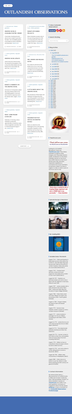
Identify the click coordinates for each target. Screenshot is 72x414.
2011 (51, 103)
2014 (51, 98)
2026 (51, 50)
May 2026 (54, 69)
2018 (51, 91)
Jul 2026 (54, 64)
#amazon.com (9, 26)
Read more (15, 43)
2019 (51, 90)
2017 (51, 93)
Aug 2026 (54, 53)
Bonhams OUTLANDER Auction (60, 62)
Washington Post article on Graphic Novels (34, 120)
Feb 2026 (54, 76)
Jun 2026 (54, 66)
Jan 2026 (54, 79)
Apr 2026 (54, 71)
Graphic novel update (12, 58)
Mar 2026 (54, 74)
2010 (51, 104)
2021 (51, 87)
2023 (51, 83)
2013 (51, 99)
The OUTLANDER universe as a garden (60, 56)
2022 (51, 85)
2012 (51, 101)
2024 (51, 82)
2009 (51, 106)
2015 (51, 96)
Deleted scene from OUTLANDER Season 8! (58, 59)
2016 (51, 95)
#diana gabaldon (35, 28)
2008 (51, 108)
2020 (51, 88)
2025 (51, 80)
